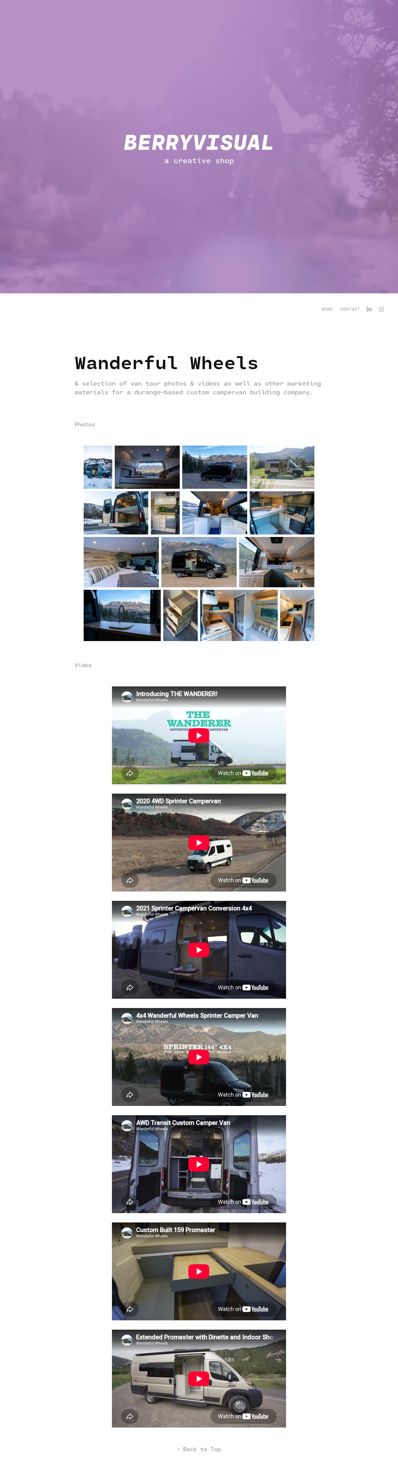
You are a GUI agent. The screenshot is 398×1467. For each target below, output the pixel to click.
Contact (350, 309)
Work (327, 309)
